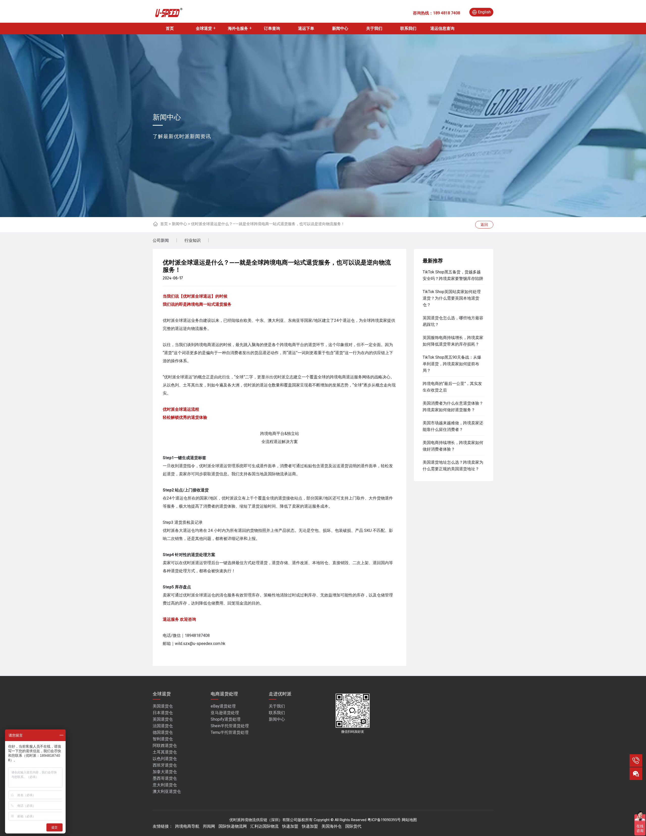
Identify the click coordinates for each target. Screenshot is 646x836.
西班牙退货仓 (165, 765)
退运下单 (306, 28)
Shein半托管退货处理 (230, 725)
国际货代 (353, 826)
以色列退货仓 (165, 758)
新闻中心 (340, 28)
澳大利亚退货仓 (167, 791)
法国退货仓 (163, 725)
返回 (484, 224)
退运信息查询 (442, 28)
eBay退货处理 (223, 706)
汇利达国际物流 (264, 826)
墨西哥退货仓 (165, 778)
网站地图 (409, 820)
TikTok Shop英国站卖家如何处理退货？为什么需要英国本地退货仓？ (452, 298)
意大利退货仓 (165, 784)
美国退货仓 (163, 706)
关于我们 (374, 28)
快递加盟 (290, 826)
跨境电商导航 (187, 826)
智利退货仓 (163, 739)
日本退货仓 (163, 712)
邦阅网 (209, 826)
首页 (170, 28)
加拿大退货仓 (165, 771)
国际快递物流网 (233, 826)
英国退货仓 (163, 719)
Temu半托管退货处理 (230, 732)
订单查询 (272, 28)
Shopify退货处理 (225, 719)
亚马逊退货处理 (225, 712)
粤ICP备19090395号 (384, 820)
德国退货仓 (163, 732)
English (484, 12)
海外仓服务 (238, 28)
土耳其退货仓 (165, 752)
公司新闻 (161, 240)
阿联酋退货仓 (165, 745)
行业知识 (192, 240)
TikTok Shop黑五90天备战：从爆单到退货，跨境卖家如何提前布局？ (452, 364)
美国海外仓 (331, 826)
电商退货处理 (224, 693)
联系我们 (408, 28)
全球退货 (204, 28)
